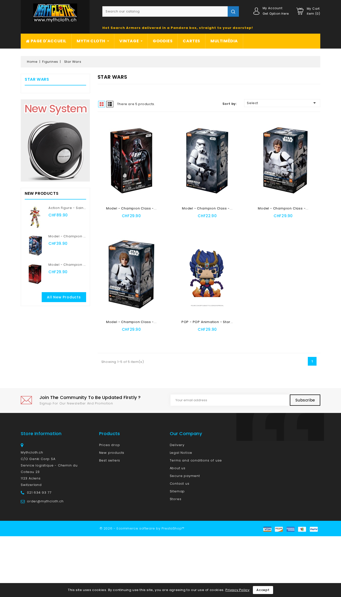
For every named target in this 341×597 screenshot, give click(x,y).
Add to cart (118, 223)
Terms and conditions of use (196, 460)
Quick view (145, 223)
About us (177, 468)
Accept (263, 590)
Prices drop (109, 445)
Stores (175, 499)
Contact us (179, 483)
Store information (41, 433)
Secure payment (185, 475)
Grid (101, 104)
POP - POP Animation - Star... (207, 322)
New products (112, 452)
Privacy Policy (237, 590)
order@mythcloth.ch (45, 501)
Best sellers (109, 460)
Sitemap (177, 491)
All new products (64, 297)
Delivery (177, 445)
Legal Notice (181, 452)
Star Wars (37, 79)
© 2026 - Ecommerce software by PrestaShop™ (142, 528)
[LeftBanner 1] (55, 140)
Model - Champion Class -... (131, 208)
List (109, 104)
